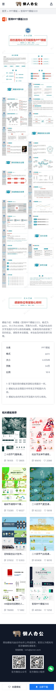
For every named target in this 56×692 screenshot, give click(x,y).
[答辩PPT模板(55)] (42, 584)
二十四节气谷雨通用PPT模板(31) (42, 554)
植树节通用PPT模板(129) (14, 504)
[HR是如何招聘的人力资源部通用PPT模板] (14, 584)
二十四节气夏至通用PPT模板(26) (42, 504)
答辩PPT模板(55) (40, 604)
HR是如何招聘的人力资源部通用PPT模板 (14, 604)
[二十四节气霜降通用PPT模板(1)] (14, 434)
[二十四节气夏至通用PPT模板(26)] (42, 484)
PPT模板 (13, 11)
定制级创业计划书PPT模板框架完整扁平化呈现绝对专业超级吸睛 (14, 554)
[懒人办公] (27, 3)
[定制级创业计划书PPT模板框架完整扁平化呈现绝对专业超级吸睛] (14, 534)
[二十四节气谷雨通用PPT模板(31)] (42, 534)
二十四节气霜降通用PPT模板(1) (14, 454)
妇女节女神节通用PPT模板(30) (42, 454)
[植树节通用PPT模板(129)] (14, 484)
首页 (4, 11)
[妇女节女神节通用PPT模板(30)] (42, 434)
